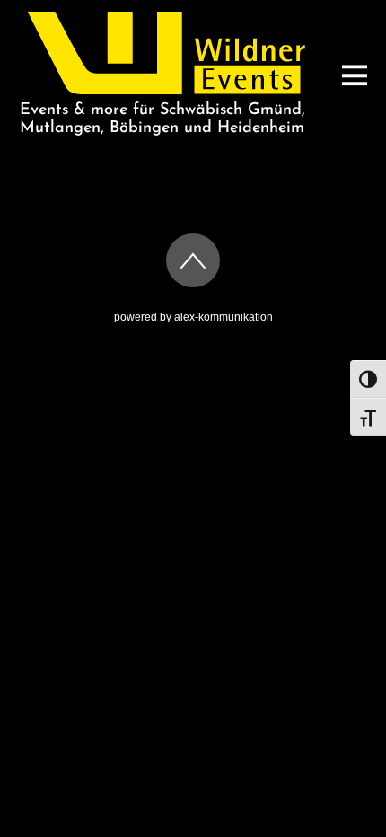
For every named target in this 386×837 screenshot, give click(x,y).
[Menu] (354, 75)
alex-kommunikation (223, 317)
